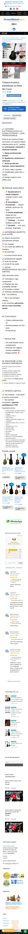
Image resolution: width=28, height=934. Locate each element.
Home (3, 38)
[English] (13, 24)
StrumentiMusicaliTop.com (17, 600)
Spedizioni (13, 13)
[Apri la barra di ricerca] (25, 33)
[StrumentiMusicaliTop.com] (10, 600)
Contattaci (5, 925)
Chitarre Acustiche (14, 38)
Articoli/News (14, 707)
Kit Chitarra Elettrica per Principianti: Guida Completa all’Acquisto (17, 699)
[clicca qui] (13, 788)
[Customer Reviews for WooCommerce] (22, 535)
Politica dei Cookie (8, 921)
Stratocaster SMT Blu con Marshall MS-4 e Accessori (16, 581)
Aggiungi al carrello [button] (20, 478)
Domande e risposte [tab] (9, 118)
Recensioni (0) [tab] (16, 115)
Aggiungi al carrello (15, 95)
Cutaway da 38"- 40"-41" (14, 100)
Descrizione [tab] (7, 115)
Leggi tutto (6, 477)
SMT (11, 104)
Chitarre (8, 38)
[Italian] (15, 24)
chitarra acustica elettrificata (9, 102)
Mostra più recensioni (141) (14, 681)
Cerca (20, 563)
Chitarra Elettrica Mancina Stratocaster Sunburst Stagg (16, 733)
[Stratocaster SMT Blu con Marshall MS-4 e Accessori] (10, 580)
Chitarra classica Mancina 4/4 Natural (16, 622)
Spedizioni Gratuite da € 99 (14, 2)
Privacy (5, 918)
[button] (23, 45)
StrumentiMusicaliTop (8, 846)
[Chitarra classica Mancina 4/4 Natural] (10, 622)
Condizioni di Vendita (8, 923)
